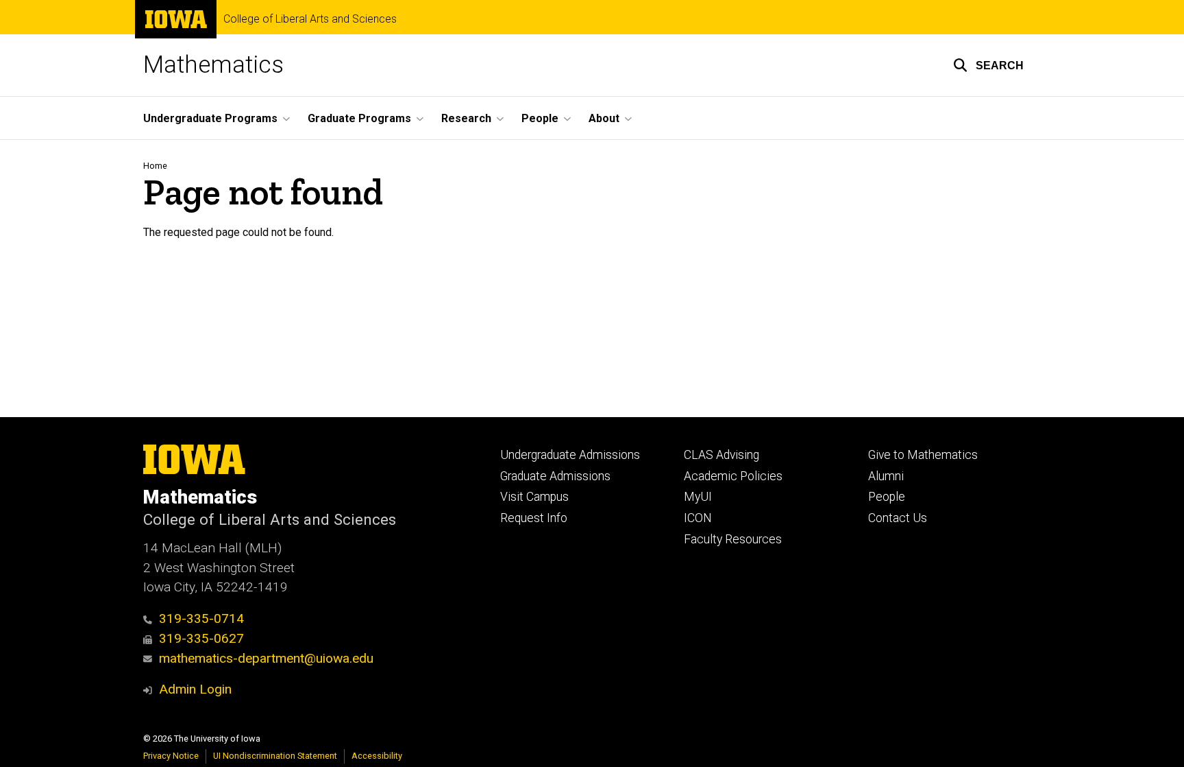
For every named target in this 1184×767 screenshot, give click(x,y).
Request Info (533, 518)
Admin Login (195, 689)
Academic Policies (733, 476)
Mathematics (213, 65)
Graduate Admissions (555, 476)
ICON (698, 518)
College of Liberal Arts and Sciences (310, 19)
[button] (988, 65)
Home (155, 166)
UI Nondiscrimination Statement (275, 756)
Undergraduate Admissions (570, 455)
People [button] (539, 118)
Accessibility (377, 756)
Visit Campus (534, 497)
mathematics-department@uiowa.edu (266, 658)
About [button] (604, 118)
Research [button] (466, 118)
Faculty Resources (733, 539)
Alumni (886, 476)
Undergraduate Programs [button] (210, 118)
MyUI (698, 497)
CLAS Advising (721, 455)
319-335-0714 (201, 618)
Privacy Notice (171, 756)
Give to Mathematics (923, 455)
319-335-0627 (201, 638)
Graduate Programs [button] (359, 118)
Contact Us (897, 518)
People (886, 497)
